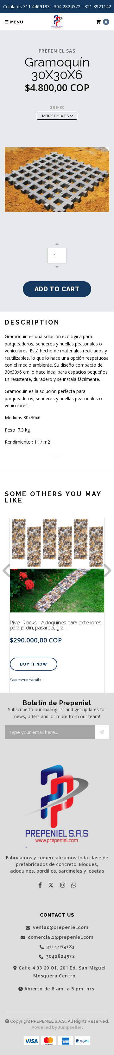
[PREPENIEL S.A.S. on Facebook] (40, 885)
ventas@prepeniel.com (60, 927)
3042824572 (60, 956)
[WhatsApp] (73, 885)
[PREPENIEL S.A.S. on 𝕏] (51, 885)
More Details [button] (56, 116)
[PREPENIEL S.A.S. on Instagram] (62, 885)
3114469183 (60, 946)
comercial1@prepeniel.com (60, 937)
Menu (16, 22)
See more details (25, 680)
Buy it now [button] (33, 664)
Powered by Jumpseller (56, 1027)
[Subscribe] (102, 732)
